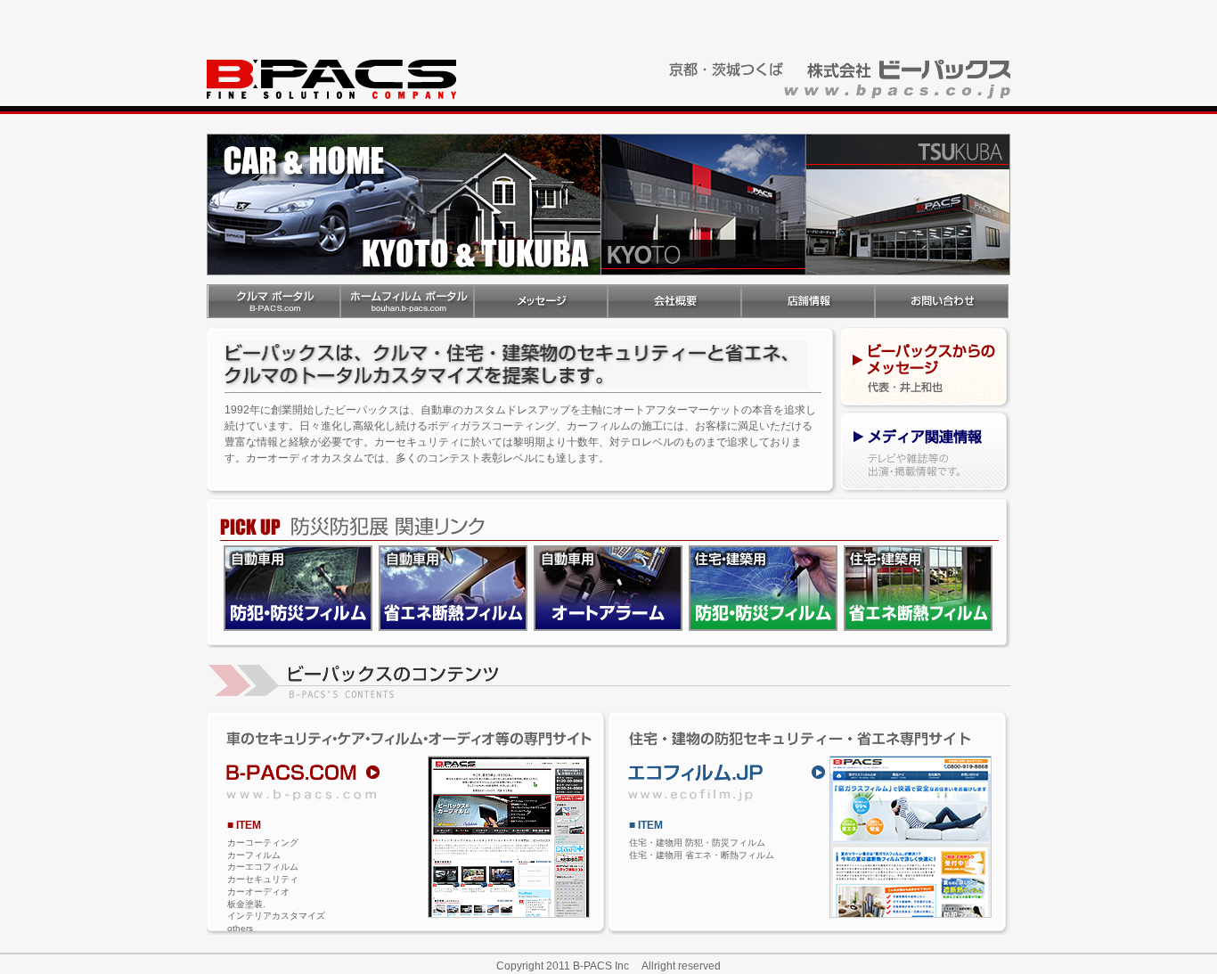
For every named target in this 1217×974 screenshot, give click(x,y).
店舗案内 (808, 301)
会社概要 (674, 301)
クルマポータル (273, 301)
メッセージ (541, 301)
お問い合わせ (942, 301)
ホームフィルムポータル (407, 301)
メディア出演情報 (924, 454)
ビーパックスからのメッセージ (924, 369)
